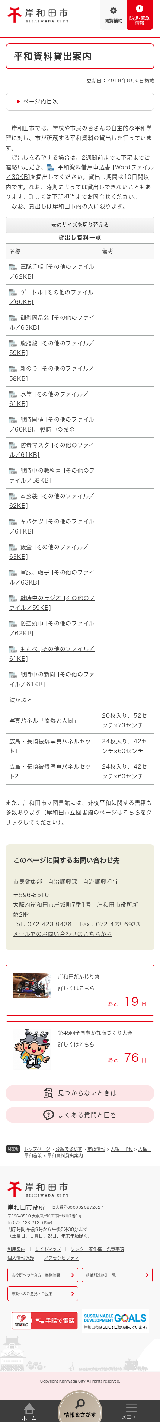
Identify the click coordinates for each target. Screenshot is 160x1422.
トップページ (37, 1149)
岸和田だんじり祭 (79, 976)
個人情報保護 (20, 1258)
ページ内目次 (40, 101)
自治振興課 (62, 881)
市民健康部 (27, 881)
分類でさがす (68, 1149)
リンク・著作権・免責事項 (97, 1249)
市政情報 (96, 1149)
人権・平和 (122, 1149)
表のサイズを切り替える (80, 224)
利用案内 (16, 1249)
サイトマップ (48, 1249)
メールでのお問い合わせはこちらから (62, 934)
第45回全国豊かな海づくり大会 (95, 1032)
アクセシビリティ (61, 1258)
